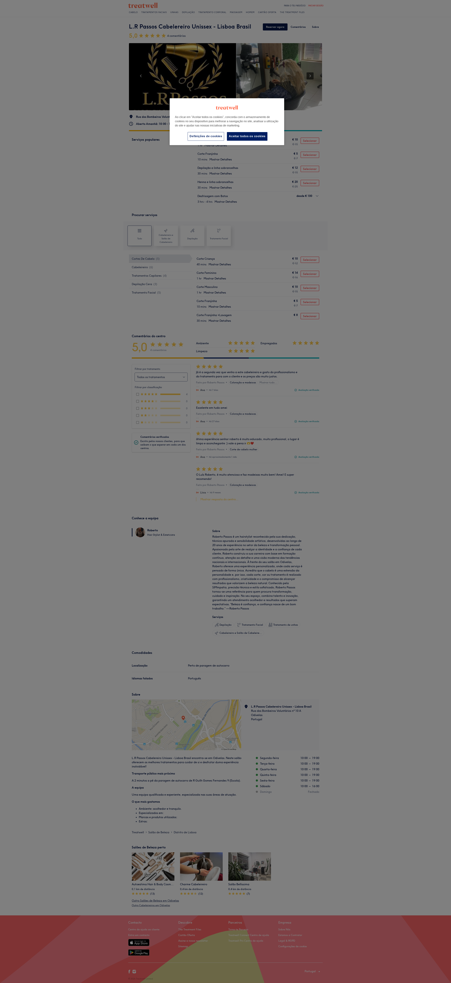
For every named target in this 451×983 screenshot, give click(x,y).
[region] (227, 121)
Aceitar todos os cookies (247, 136)
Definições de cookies (206, 136)
